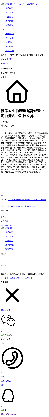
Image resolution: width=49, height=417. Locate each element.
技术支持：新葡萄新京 (10, 278)
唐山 (21, 278)
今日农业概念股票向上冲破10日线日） (23, 206)
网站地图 (28, 278)
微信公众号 (5, 339)
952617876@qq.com (8, 414)
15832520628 (6, 381)
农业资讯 (4, 77)
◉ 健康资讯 (5, 63)
